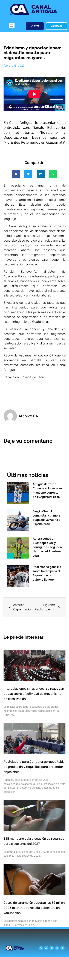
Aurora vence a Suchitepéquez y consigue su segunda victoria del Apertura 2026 (47, 547)
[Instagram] (52, 948)
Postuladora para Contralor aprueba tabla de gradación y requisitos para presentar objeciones (34, 767)
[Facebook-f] (57, 948)
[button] (12, 25)
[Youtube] (46, 948)
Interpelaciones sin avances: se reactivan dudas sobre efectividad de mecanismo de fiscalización (34, 694)
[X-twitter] (41, 948)
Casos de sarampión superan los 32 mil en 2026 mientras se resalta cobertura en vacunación (34, 908)
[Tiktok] (62, 948)
